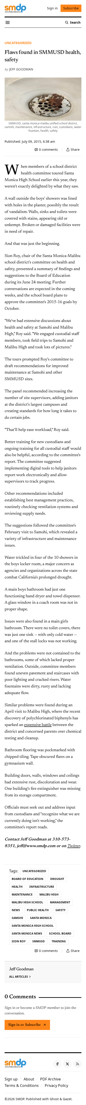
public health (38, 910)
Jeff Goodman (21, 69)
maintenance (22, 894)
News (16, 910)
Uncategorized (18, 43)
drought (57, 879)
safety (60, 910)
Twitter (73, 846)
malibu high (48, 894)
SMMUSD (38, 941)
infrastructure (41, 887)
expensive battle (38, 725)
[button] (11, 1079)
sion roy (18, 941)
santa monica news (27, 933)
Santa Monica (41, 918)
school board (60, 933)
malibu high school (27, 902)
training (59, 941)
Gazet (67, 1099)
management (60, 902)
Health (17, 887)
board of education (27, 879)
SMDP (20, 1099)
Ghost (54, 1099)
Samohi (17, 918)
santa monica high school (33, 926)
